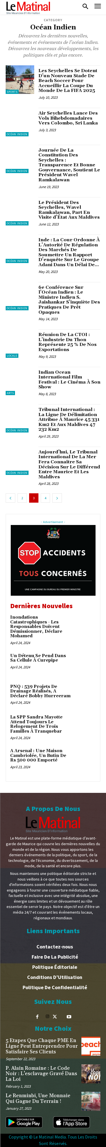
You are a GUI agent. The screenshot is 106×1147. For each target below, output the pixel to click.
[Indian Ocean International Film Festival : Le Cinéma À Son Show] (20, 381)
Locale (12, 356)
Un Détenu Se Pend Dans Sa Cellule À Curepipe (38, 658)
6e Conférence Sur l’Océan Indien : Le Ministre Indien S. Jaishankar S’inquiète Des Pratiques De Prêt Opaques (69, 300)
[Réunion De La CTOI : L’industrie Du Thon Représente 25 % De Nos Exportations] (20, 343)
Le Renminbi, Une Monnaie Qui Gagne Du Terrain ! (38, 1098)
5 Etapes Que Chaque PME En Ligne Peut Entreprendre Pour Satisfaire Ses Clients (42, 1046)
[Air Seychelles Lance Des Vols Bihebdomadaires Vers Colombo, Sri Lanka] (20, 122)
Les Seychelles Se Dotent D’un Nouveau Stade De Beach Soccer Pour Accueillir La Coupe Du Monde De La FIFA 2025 (67, 80)
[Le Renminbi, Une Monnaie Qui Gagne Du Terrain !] (90, 1101)
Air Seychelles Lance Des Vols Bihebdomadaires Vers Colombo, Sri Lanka (68, 118)
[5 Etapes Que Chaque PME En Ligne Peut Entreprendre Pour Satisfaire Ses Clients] (90, 1046)
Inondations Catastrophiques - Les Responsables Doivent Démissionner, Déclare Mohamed (36, 627)
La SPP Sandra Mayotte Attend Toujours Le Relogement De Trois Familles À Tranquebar (36, 724)
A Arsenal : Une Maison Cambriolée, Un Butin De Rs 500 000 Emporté (38, 755)
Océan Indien (17, 134)
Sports (12, 92)
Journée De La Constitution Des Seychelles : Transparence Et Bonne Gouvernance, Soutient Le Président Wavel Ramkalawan (69, 165)
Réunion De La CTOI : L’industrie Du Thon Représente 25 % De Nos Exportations (67, 342)
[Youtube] (69, 1017)
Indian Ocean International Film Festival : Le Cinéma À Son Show (69, 379)
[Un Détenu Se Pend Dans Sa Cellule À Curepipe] (84, 664)
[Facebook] (37, 1017)
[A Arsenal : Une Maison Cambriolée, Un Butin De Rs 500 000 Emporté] (84, 759)
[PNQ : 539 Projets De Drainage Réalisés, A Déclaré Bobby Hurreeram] (84, 694)
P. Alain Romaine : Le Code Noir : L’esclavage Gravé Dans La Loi (41, 1074)
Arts (10, 393)
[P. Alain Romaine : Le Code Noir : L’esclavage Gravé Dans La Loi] (90, 1073)
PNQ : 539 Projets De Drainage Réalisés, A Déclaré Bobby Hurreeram (40, 691)
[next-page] (57, 498)
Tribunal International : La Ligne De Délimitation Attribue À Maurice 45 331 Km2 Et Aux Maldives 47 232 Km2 (68, 419)
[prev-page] (10, 498)
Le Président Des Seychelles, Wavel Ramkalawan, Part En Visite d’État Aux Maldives (69, 210)
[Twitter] (54, 1017)
